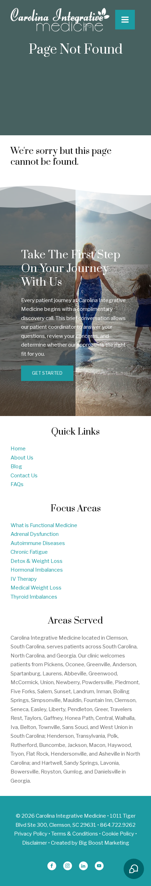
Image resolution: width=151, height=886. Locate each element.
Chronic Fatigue (29, 552)
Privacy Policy (30, 834)
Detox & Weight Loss (37, 561)
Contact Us (24, 475)
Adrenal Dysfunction (35, 534)
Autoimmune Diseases (38, 543)
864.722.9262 (118, 825)
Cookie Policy (118, 834)
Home (18, 448)
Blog (16, 466)
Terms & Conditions (74, 834)
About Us (22, 458)
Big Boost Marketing (104, 843)
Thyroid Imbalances (34, 597)
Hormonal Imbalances (37, 570)
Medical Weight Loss (36, 588)
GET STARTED (47, 373)
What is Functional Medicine (44, 525)
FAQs (17, 484)
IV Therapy (24, 579)
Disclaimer (34, 843)
